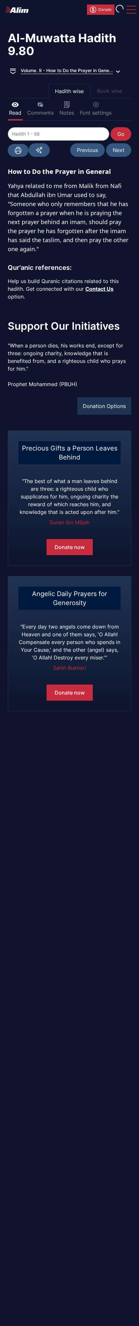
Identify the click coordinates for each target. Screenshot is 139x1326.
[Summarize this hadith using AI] (39, 150)
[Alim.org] (18, 9)
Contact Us (99, 289)
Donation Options (104, 406)
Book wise (109, 91)
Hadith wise (69, 91)
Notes (66, 112)
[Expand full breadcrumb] (13, 70)
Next (118, 150)
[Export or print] (18, 150)
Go (120, 134)
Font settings (96, 112)
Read (15, 112)
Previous (87, 150)
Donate (105, 9)
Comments (40, 112)
